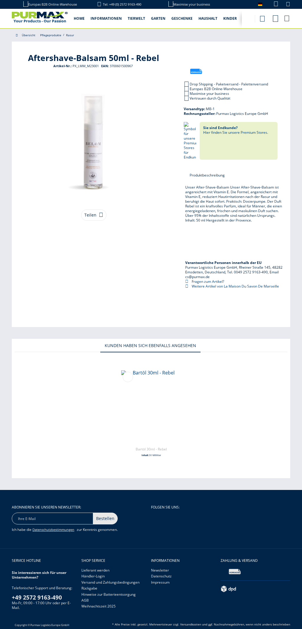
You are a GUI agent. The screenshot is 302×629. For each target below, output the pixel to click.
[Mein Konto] (275, 17)
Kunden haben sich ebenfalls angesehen (150, 345)
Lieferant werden (95, 570)
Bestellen (105, 518)
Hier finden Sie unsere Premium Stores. (235, 130)
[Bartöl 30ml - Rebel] (151, 407)
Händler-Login (93, 576)
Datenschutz (161, 576)
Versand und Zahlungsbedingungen (110, 582)
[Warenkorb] (287, 18)
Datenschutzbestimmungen (53, 529)
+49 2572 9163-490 (37, 597)
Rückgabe (89, 588)
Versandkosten (190, 624)
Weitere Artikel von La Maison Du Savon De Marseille (235, 286)
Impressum (160, 582)
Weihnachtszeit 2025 (98, 606)
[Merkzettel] (288, 5)
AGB (85, 600)
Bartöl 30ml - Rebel (151, 449)
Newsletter (160, 570)
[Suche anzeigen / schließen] (262, 17)
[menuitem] (272, 4)
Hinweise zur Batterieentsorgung (108, 594)
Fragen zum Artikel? (207, 281)
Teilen (90, 215)
